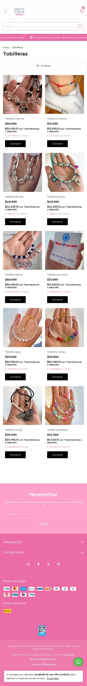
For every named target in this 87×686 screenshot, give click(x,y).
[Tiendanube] (43, 664)
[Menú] (6, 12)
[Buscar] (79, 26)
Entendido (53, 678)
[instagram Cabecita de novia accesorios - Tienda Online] (28, 564)
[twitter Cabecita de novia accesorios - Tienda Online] (48, 564)
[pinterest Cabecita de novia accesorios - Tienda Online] (58, 564)
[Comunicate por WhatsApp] (78, 661)
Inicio (6, 47)
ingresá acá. (68, 654)
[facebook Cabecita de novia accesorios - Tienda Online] (38, 564)
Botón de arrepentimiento (43, 659)
